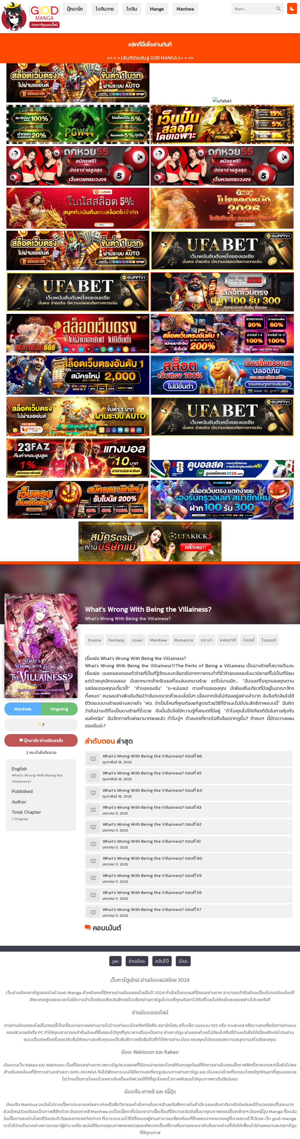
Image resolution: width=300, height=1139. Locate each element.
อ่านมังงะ (137, 960)
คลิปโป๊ (162, 960)
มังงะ (183, 960)
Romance (183, 640)
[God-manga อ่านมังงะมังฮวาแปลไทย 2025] (30, 28)
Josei (137, 640)
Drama (94, 640)
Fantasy (116, 640)
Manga (157, 8)
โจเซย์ (248, 640)
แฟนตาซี (228, 640)
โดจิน (132, 8)
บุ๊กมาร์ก (75, 8)
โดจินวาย (105, 8)
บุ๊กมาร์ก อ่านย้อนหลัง (43, 740)
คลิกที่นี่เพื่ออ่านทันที (150, 44)
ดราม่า (207, 640)
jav (115, 960)
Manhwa (185, 8)
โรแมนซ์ (269, 640)
